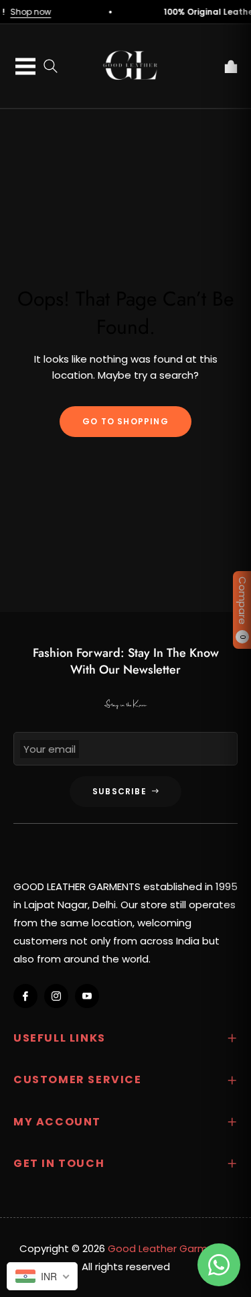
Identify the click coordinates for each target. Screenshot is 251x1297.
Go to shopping (125, 421)
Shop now (40, 11)
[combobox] (42, 1276)
